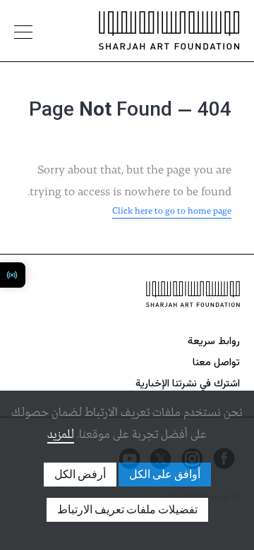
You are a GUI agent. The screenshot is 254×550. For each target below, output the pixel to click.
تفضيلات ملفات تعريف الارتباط (127, 510)
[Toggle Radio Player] (12, 275)
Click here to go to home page (171, 211)
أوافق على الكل (164, 474)
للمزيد (60, 435)
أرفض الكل (80, 474)
